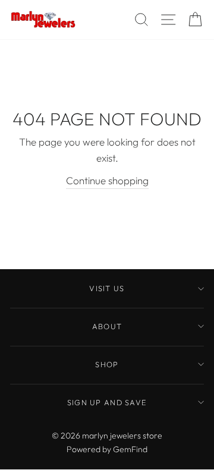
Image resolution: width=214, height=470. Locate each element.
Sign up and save (107, 402)
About (107, 326)
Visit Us (106, 288)
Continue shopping (107, 180)
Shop (106, 364)
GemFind (130, 449)
